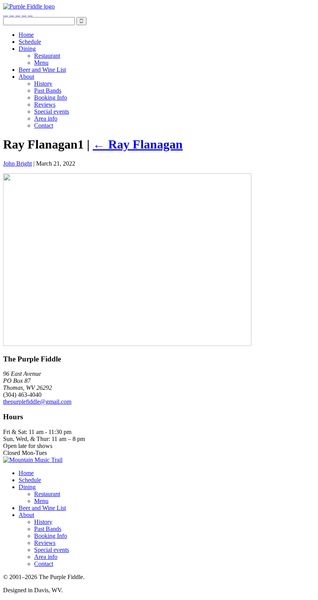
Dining (27, 48)
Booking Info (50, 97)
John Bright (17, 163)
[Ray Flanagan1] (127, 344)
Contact (43, 125)
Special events (51, 111)
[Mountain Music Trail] (32, 459)
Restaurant (47, 55)
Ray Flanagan (138, 144)
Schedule (30, 41)
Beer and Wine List (42, 69)
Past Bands (47, 90)
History (43, 83)
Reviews (44, 104)
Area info (45, 118)
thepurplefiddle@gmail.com (37, 401)
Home (26, 34)
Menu (41, 62)
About (26, 76)
